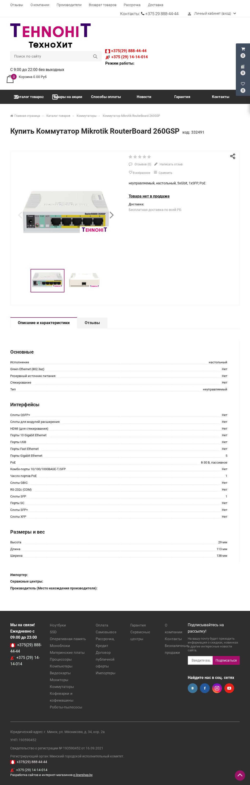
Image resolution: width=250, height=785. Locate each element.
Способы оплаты (106, 97)
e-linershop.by (83, 775)
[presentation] (20, 215)
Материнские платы (67, 652)
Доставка (155, 5)
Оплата (102, 625)
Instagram (217, 688)
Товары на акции (67, 97)
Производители (69, 5)
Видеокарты (60, 673)
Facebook (205, 688)
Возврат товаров (102, 5)
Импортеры (105, 673)
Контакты (220, 97)
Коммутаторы (62, 687)
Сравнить (165, 173)
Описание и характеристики (44, 322)
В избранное (141, 173)
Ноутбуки (58, 625)
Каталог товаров (29, 97)
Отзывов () (142, 164)
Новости (144, 97)
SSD (53, 632)
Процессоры (61, 659)
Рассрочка (132, 5)
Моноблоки (60, 646)
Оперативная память (68, 639)
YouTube (229, 688)
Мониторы (59, 680)
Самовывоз (106, 632)
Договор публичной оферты (105, 659)
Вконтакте (193, 688)
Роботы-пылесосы (66, 707)
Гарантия (182, 97)
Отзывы (16, 5)
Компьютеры (61, 666)
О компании (40, 5)
